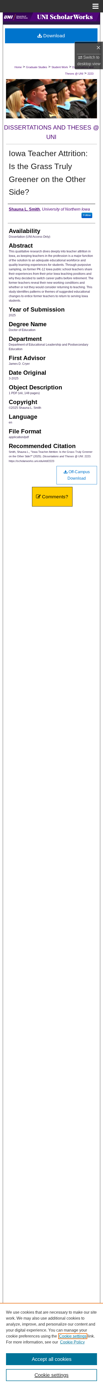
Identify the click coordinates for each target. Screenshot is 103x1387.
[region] (51, 1345)
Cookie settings (72, 1336)
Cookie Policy (72, 1342)
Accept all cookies (52, 1359)
